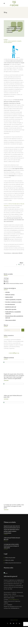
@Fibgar (7, 278)
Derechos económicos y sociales (13, 302)
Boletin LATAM (9, 297)
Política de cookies (9, 560)
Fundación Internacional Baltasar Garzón (14, 283)
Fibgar (6, 39)
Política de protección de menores (13, 562)
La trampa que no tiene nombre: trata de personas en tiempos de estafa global (14, 506)
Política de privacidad (10, 557)
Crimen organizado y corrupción (14, 41)
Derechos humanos (8, 42)
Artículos (5, 41)
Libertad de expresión (10, 309)
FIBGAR (6, 280)
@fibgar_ (7, 281)
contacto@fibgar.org (13, 353)
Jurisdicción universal (10, 307)
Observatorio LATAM (10, 320)
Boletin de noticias (9, 294)
